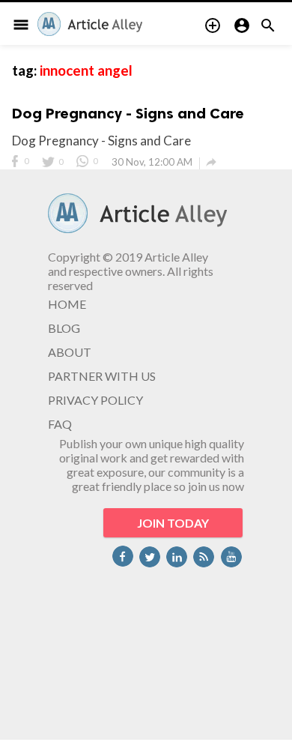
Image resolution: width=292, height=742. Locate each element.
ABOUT (69, 352)
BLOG (64, 328)
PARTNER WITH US (102, 376)
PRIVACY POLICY (95, 400)
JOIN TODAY (173, 523)
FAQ (60, 424)
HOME (67, 304)
